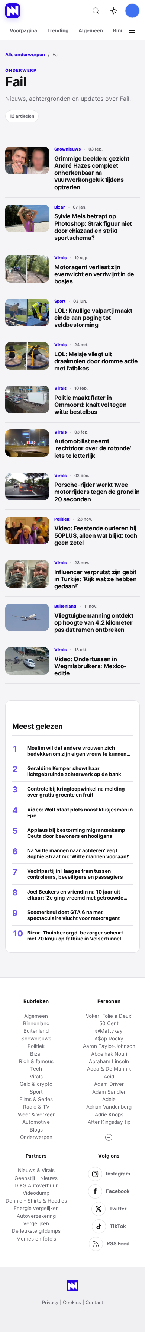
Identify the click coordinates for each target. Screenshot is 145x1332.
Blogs (36, 1130)
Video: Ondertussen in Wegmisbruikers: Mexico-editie (90, 666)
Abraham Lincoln (109, 1061)
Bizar (59, 207)
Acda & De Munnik (109, 1069)
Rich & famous (36, 1061)
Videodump (36, 1193)
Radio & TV (36, 1107)
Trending (57, 30)
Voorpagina (23, 30)
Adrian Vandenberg (109, 1107)
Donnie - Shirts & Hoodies (36, 1201)
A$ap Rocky (108, 1039)
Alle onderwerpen (25, 54)
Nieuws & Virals (36, 1170)
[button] (109, 1137)
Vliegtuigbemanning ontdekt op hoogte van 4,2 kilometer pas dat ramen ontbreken (93, 622)
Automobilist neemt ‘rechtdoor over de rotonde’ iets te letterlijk (92, 448)
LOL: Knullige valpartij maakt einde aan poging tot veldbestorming (93, 317)
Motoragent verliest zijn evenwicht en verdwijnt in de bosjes (94, 274)
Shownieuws (67, 149)
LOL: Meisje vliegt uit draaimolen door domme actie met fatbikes (96, 361)
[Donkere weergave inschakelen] (114, 11)
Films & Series (36, 1099)
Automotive (36, 1122)
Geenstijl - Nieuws (36, 1178)
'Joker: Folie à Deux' (109, 1016)
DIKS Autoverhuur (36, 1185)
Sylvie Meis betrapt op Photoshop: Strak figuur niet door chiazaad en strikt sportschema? (93, 226)
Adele (109, 1099)
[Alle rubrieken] (132, 31)
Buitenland (65, 606)
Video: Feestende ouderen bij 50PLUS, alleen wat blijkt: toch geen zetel (95, 535)
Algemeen (90, 30)
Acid (109, 1077)
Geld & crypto (36, 1084)
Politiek (62, 519)
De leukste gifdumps (36, 1231)
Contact (94, 1302)
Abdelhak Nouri (109, 1054)
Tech (36, 1069)
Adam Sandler (109, 1092)
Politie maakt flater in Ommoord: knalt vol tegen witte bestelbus (90, 404)
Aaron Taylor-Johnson (109, 1046)
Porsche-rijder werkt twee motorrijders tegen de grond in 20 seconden (97, 491)
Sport (59, 301)
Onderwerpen (36, 1137)
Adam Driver (109, 1084)
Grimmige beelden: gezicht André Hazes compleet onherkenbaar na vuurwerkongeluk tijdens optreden (91, 173)
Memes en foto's (36, 1239)
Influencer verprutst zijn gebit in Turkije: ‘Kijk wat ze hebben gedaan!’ (95, 579)
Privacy (50, 1302)
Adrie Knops (109, 1114)
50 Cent (109, 1023)
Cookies (72, 1302)
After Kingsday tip (109, 1122)
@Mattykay (109, 1031)
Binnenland (36, 1023)
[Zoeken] (96, 11)
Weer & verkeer (36, 1114)
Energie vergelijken (36, 1208)
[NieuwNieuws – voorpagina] (12, 11)
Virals (60, 257)
